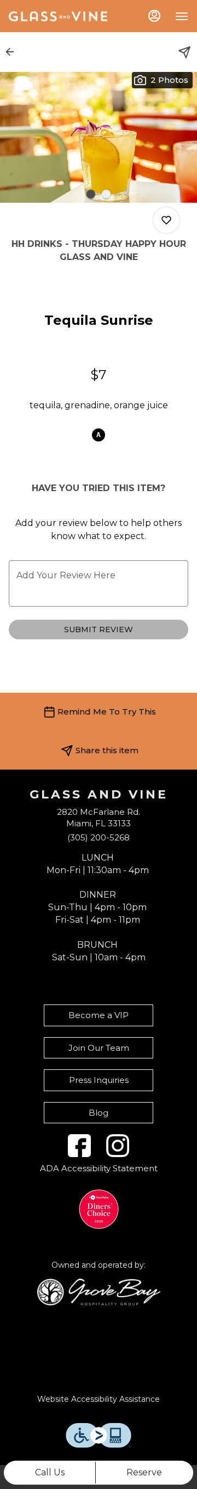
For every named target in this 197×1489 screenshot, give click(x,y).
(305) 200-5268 (98, 837)
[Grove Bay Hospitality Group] (98, 1291)
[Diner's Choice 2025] (99, 1209)
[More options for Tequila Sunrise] (166, 220)
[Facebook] (79, 1145)
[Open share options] (184, 52)
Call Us (50, 1472)
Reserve (144, 1472)
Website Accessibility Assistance (98, 1399)
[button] (13, 51)
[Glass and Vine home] (58, 16)
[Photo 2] (106, 194)
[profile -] (154, 15)
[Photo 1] (90, 194)
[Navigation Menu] (182, 16)
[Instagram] (117, 1145)
